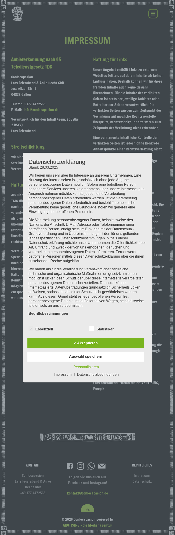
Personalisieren (86, 367)
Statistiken (105, 329)
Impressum (63, 374)
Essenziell (44, 329)
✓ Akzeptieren (85, 343)
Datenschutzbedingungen (98, 374)
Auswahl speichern (85, 356)
